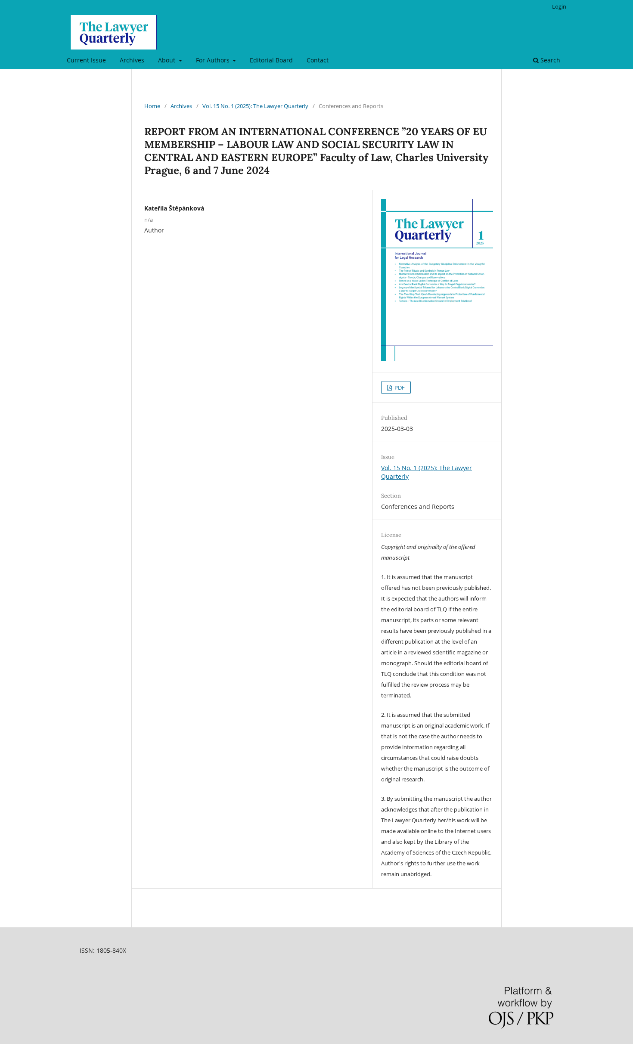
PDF (399, 387)
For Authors (213, 60)
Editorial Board (271, 60)
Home (152, 106)
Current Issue (86, 60)
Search (549, 60)
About (167, 60)
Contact (318, 60)
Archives (132, 60)
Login (559, 6)
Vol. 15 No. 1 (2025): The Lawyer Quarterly (255, 106)
